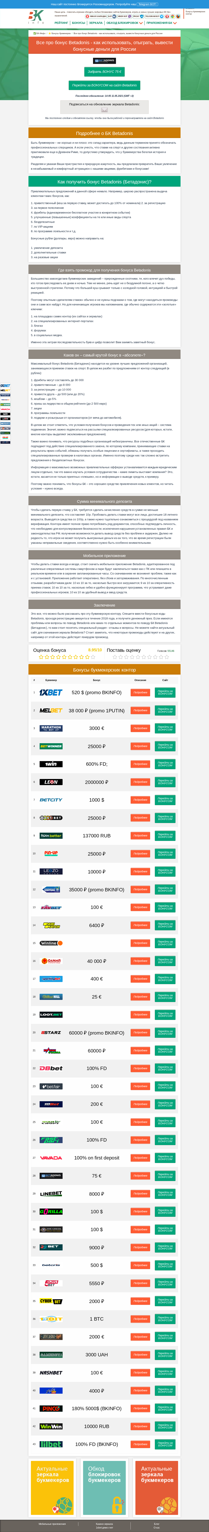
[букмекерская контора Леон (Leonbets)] (51, 782)
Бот (110, 16)
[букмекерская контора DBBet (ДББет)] (51, 1068)
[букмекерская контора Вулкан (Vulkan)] (51, 1050)
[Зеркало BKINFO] (36, 16)
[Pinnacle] (5, 399)
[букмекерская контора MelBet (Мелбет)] (51, 710)
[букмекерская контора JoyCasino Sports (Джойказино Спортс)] (51, 1336)
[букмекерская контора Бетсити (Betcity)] (51, 799)
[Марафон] (5, 395)
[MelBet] (5, 390)
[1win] (5, 414)
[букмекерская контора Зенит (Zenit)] (51, 889)
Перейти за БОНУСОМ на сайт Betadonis (104, 85)
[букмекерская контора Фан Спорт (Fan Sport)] (51, 1122)
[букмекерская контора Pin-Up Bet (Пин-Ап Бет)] (51, 853)
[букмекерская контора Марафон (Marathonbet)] (51, 728)
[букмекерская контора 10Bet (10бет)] (51, 1104)
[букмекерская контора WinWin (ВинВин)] (51, 1426)
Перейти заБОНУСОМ (165, 692)
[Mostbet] (5, 428)
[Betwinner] (5, 404)
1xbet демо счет (104, 1527)
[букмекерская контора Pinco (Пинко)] (51, 1408)
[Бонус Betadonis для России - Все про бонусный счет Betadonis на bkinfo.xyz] (104, 60)
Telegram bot (152, 16)
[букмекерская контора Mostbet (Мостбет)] (51, 817)
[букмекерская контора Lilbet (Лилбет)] (51, 1444)
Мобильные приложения (52, 1524)
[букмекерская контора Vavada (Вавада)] (51, 1157)
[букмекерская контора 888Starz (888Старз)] (51, 1032)
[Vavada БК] (5, 409)
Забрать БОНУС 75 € (104, 72)
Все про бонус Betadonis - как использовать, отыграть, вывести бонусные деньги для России (104, 46)
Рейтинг (61, 22)
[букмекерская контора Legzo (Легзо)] (51, 871)
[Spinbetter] (5, 433)
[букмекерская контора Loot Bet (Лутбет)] (51, 1014)
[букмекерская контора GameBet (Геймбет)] (51, 1354)
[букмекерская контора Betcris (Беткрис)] (51, 1265)
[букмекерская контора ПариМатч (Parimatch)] (51, 925)
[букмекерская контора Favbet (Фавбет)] (51, 907)
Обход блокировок (122, 22)
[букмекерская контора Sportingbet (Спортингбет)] (51, 978)
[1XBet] (5, 385)
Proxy (136, 16)
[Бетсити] (5, 423)
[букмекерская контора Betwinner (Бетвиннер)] (51, 746)
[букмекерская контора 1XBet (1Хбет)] (51, 692)
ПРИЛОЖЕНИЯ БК (160, 22)
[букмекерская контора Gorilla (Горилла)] (51, 1211)
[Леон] (5, 418)
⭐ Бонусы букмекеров (59, 33)
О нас (157, 1527)
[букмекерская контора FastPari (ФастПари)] (51, 1140)
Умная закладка (97, 16)
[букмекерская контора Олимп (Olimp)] (51, 961)
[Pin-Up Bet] (5, 437)
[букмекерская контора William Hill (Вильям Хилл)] (51, 996)
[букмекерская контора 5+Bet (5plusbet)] (51, 1283)
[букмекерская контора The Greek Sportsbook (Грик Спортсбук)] (51, 1229)
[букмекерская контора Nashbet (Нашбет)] (51, 1372)
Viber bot (123, 16)
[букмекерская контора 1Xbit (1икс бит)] (51, 1319)
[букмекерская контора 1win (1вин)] (51, 764)
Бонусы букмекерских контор (195, 12)
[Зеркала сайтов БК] (52, 1489)
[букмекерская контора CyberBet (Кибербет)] (51, 1301)
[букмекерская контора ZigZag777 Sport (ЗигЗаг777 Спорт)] (51, 1390)
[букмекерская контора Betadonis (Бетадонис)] (51, 1175)
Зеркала (96, 22)
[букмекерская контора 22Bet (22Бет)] (51, 1247)
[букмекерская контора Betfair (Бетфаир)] (51, 1086)
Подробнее (140, 692)
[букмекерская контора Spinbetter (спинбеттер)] (51, 835)
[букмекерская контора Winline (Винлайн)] (51, 943)
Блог (156, 1524)
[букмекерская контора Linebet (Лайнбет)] (51, 1193)
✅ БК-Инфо (39, 33)
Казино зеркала (104, 1524)
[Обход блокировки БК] (104, 1489)
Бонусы (78, 22)
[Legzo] (5, 442)
